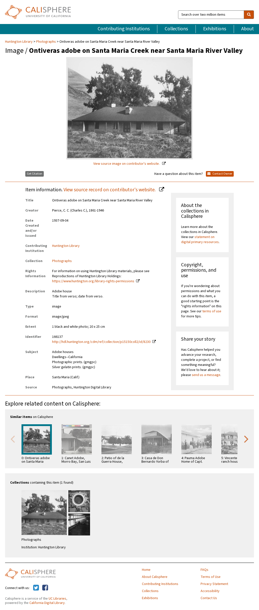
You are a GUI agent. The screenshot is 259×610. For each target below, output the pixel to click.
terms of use (211, 311)
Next (246, 438)
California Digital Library (47, 602)
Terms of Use (211, 577)
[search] (249, 14)
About (247, 28)
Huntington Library (19, 41)
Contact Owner (222, 174)
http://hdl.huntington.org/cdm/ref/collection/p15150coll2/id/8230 (101, 341)
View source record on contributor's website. (110, 189)
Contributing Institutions (124, 28)
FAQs (204, 570)
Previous (12, 438)
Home (146, 570)
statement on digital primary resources (200, 239)
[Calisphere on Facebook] (45, 588)
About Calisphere (154, 577)
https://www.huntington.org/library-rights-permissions (93, 281)
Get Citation (34, 174)
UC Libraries (57, 598)
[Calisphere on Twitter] (36, 588)
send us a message (206, 375)
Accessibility (210, 591)
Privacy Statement (214, 584)
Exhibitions (214, 28)
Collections (176, 28)
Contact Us (209, 598)
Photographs (46, 41)
